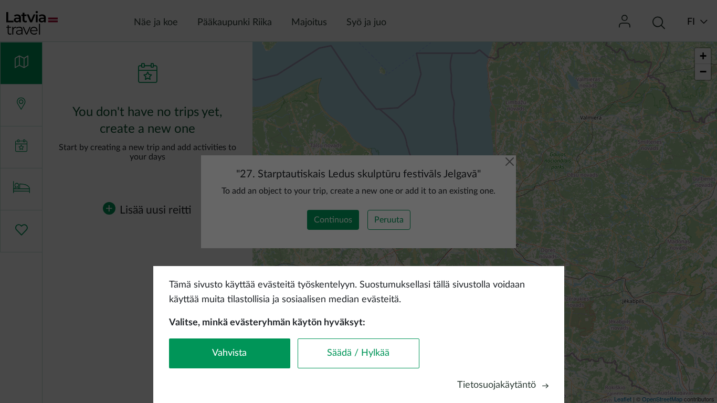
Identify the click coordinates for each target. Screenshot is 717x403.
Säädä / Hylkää (358, 353)
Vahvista (229, 353)
